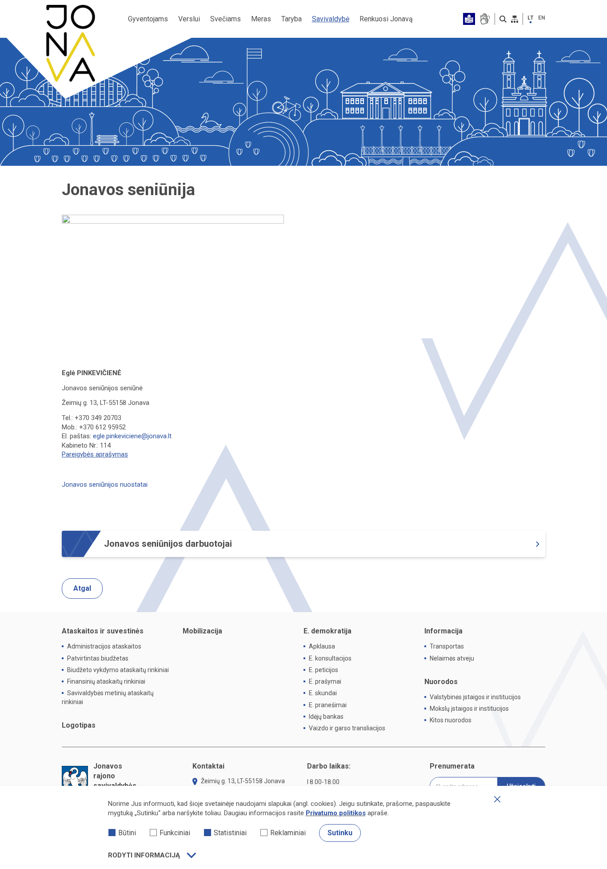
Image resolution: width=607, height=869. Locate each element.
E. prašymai (325, 681)
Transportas (447, 646)
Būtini (127, 833)
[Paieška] (503, 19)
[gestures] (484, 18)
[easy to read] (469, 19)
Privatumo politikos (336, 813)
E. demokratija (327, 631)
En (541, 18)
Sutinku (339, 833)
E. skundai (323, 693)
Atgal (82, 588)
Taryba (291, 19)
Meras (261, 19)
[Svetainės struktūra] (514, 19)
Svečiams (225, 19)
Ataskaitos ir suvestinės (103, 631)
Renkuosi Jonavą (386, 19)
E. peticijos (323, 669)
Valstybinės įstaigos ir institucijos (475, 697)
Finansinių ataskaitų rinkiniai (106, 681)
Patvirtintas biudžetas (97, 658)
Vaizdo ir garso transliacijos (347, 728)
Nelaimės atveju (452, 658)
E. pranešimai (328, 705)
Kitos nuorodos (450, 720)
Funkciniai (175, 833)
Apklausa (322, 646)
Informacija (443, 631)
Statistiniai (230, 833)
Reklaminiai (288, 833)
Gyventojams (148, 19)
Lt (530, 18)
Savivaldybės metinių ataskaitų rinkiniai (108, 697)
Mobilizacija (202, 631)
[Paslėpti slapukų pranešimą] (497, 799)
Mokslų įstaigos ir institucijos (469, 708)
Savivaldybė (330, 19)
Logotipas (79, 725)
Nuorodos (441, 681)
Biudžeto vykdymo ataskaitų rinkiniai (118, 669)
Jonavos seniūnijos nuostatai (105, 485)
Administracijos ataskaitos (104, 646)
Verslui (189, 19)
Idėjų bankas (326, 716)
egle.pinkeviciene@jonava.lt (132, 436)
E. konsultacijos (330, 658)
